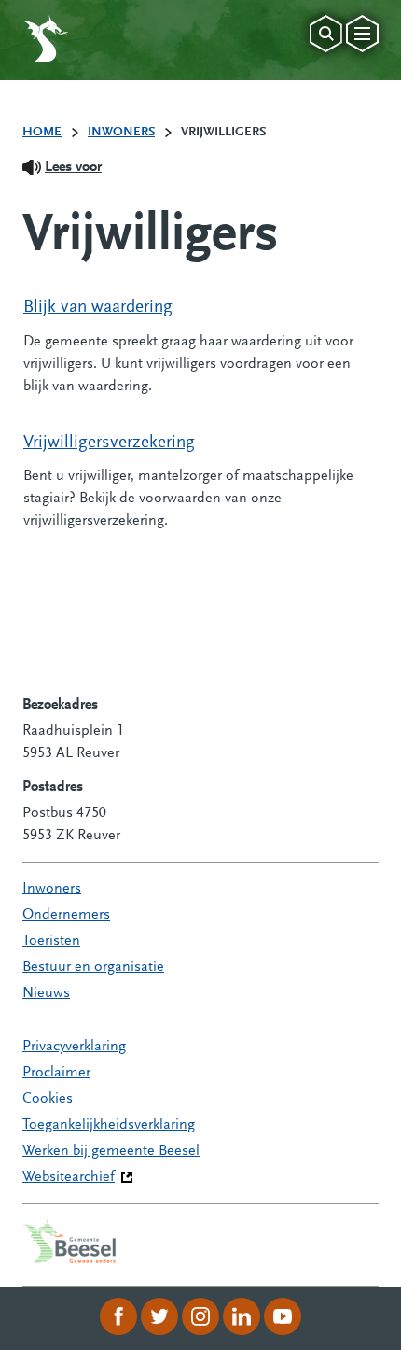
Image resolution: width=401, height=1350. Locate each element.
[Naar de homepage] (45, 38)
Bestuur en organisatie (93, 967)
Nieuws (46, 993)
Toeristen (51, 941)
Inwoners (51, 888)
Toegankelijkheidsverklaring (108, 1125)
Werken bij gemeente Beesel (111, 1151)
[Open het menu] (362, 33)
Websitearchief (68, 1177)
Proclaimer (56, 1072)
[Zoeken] (326, 33)
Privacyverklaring (74, 1046)
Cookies (47, 1098)
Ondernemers (66, 914)
